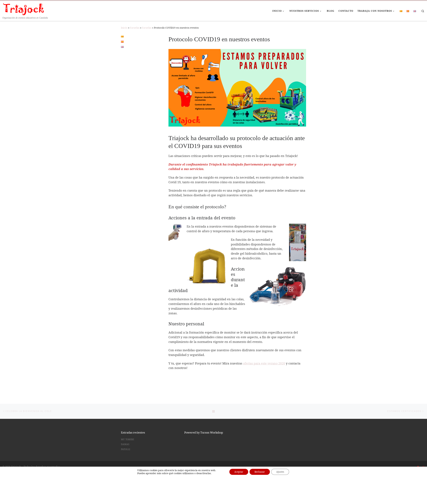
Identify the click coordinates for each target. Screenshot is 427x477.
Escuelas (134, 27)
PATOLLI (125, 449)
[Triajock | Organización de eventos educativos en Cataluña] (23, 8)
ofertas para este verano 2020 (264, 363)
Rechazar (260, 471)
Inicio (124, 27)
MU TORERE (127, 439)
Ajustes (280, 471)
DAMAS (125, 444)
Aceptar (238, 471)
